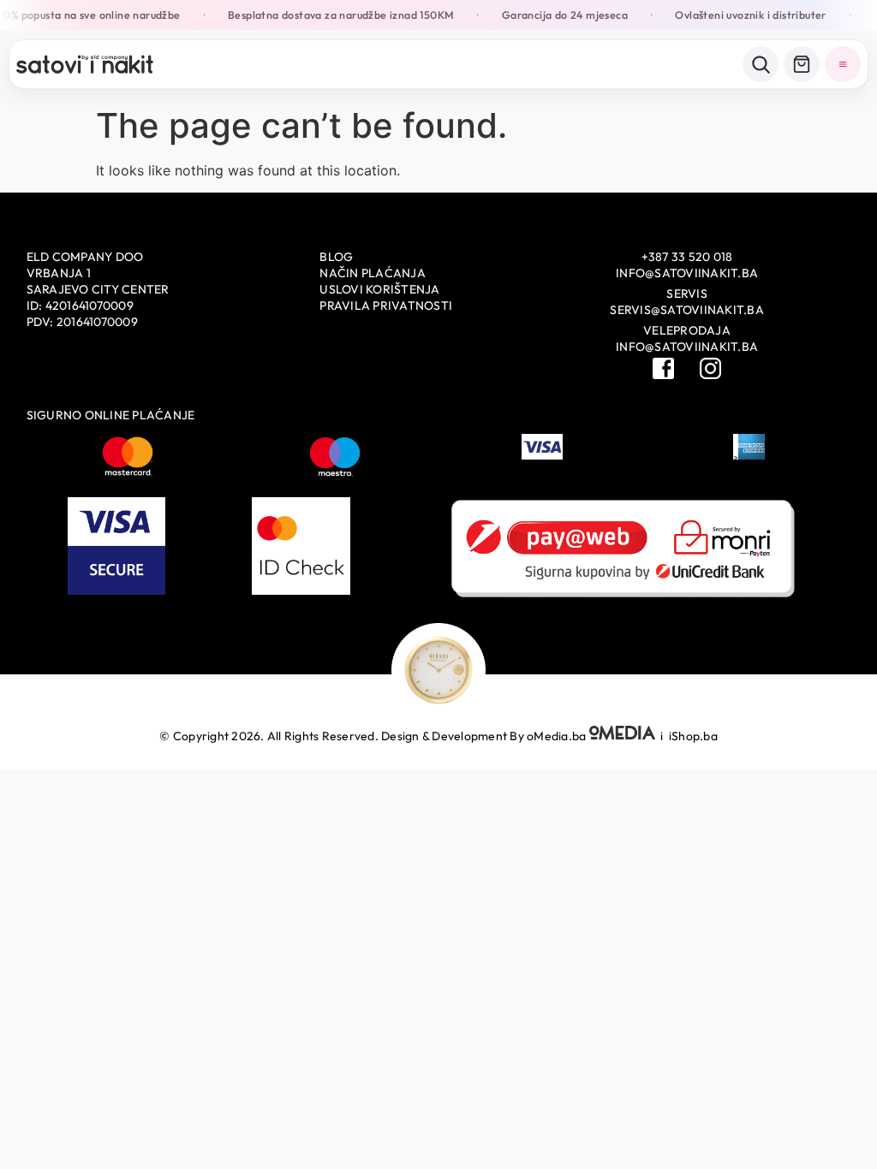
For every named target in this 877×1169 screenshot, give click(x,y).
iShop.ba (693, 736)
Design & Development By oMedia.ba (485, 736)
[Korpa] (802, 64)
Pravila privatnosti (385, 305)
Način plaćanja (372, 273)
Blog (336, 256)
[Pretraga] (761, 64)
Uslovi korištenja (379, 289)
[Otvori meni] (843, 64)
